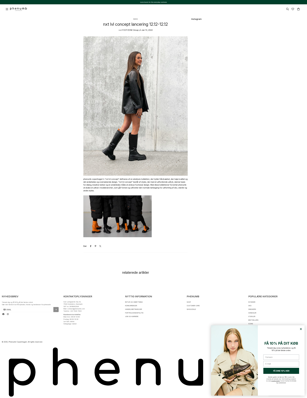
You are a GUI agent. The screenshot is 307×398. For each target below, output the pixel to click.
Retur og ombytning (134, 302)
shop (189, 302)
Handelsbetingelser (133, 309)
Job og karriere (131, 316)
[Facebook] (90, 246)
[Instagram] (7, 314)
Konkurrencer (131, 306)
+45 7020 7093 (76, 311)
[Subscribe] (56, 309)
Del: (85, 246)
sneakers (252, 309)
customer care (193, 306)
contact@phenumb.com (76, 309)
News (135, 19)
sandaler (252, 313)
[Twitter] (100, 246)
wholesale (191, 309)
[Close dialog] (301, 329)
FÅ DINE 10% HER (281, 371)
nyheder (251, 302)
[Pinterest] (95, 246)
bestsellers (253, 320)
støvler (251, 316)
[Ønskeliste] (293, 9)
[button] (298, 9)
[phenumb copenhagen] (18, 9)
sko (249, 306)
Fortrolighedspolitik (134, 313)
